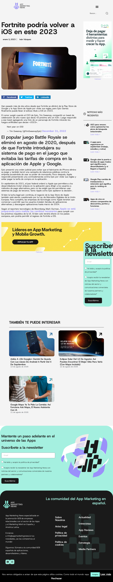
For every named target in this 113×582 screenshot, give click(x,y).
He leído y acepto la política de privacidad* (21, 462)
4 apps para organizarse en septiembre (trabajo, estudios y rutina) (99, 145)
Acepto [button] (95, 574)
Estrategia (84, 542)
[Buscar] (107, 13)
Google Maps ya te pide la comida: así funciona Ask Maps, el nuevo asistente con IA (30, 407)
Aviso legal (61, 526)
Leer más (105, 574)
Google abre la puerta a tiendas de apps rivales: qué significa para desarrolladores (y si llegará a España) (100, 164)
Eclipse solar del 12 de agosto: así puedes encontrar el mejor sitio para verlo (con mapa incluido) (81, 362)
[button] (97, 7)
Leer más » (95, 134)
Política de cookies (61, 543)
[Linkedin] (8, 562)
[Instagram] (12, 562)
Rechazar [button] (56, 578)
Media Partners (87, 549)
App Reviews (86, 530)
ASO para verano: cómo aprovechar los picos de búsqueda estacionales (99, 128)
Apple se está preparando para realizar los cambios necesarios (38, 210)
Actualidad (85, 517)
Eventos (83, 536)
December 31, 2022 (54, 131)
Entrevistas (85, 523)
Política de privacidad (61, 534)
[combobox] (96, 13)
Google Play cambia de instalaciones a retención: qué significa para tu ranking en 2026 (100, 184)
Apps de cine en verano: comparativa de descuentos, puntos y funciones (100, 202)
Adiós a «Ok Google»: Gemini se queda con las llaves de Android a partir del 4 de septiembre (30, 362)
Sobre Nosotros (60, 519)
